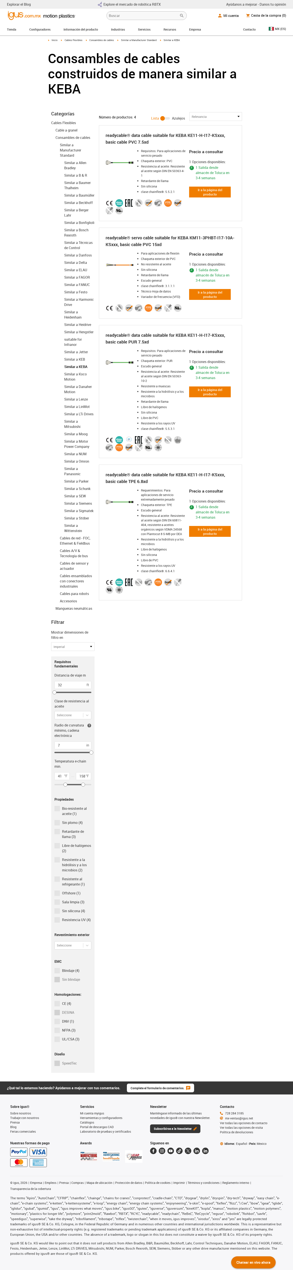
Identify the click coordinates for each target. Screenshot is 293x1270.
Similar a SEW (75, 496)
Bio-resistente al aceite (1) (74, 811)
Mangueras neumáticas (74, 608)
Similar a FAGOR (77, 277)
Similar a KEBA (75, 366)
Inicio (54, 40)
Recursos (170, 29)
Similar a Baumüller (79, 195)
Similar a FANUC (77, 284)
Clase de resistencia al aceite (71, 704)
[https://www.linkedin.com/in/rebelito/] (205, 1151)
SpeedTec (69, 1063)
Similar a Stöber (76, 518)
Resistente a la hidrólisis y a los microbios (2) (74, 864)
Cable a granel (66, 130)
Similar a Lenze (76, 399)
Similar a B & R (75, 175)
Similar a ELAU (75, 270)
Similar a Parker (76, 481)
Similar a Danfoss (78, 255)
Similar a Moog (76, 434)
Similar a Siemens (78, 503)
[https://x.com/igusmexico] (188, 1151)
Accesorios (68, 601)
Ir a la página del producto (210, 192)
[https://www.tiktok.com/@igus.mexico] (179, 1151)
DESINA (68, 1012)
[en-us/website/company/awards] (88, 1156)
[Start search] (181, 15)
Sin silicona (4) (73, 911)
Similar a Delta (75, 262)
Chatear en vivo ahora (253, 1262)
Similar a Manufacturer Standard (139, 40)
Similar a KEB (74, 359)
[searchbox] (143, 15)
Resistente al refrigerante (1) (73, 882)
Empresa (195, 29)
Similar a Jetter (76, 352)
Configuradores (40, 29)
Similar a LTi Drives (78, 414)
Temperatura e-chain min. (70, 764)
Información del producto (81, 29)
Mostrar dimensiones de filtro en (69, 635)
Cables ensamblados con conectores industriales (76, 581)
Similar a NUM (75, 454)
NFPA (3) (68, 1030)
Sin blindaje (71, 979)
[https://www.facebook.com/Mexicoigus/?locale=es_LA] (153, 1151)
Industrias (118, 29)
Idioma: (235, 1144)
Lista (155, 118)
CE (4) (66, 1003)
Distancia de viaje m (70, 675)
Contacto (249, 29)
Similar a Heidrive (77, 324)
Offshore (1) (71, 893)
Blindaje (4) (70, 970)
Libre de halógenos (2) (76, 848)
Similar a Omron (76, 461)
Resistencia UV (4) (76, 919)
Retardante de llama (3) (73, 834)
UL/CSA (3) (70, 1039)
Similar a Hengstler (78, 332)
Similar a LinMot (77, 406)
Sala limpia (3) (73, 902)
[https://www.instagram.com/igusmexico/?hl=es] (162, 1151)
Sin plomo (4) (72, 822)
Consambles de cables (101, 40)
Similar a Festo (75, 292)
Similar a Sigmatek (78, 510)
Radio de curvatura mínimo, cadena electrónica (69, 730)
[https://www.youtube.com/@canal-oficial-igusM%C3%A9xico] (170, 1151)
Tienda (11, 29)
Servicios (144, 29)
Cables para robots (74, 593)
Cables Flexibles (73, 40)
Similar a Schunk (77, 488)
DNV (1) (68, 1021)
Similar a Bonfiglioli (79, 222)
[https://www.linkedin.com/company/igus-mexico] (196, 1151)
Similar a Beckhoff (78, 202)
